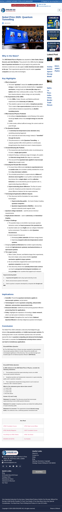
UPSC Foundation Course (10, 426)
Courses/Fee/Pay (20, 5)
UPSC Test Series (28, 434)
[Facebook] (16, 466)
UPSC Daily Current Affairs (31, 426)
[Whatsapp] (20, 466)
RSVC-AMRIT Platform (58, 68)
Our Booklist (27, 439)
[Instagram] (3, 466)
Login (13, 5)
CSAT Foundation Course (30, 430)
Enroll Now (39, 472)
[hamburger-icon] (59, 10)
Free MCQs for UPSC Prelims (11, 434)
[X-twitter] (6, 466)
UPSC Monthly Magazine (9, 430)
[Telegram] (13, 466)
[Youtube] (9, 466)
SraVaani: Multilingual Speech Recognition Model (51, 71)
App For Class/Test (30, 5)
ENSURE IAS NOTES (8, 439)
